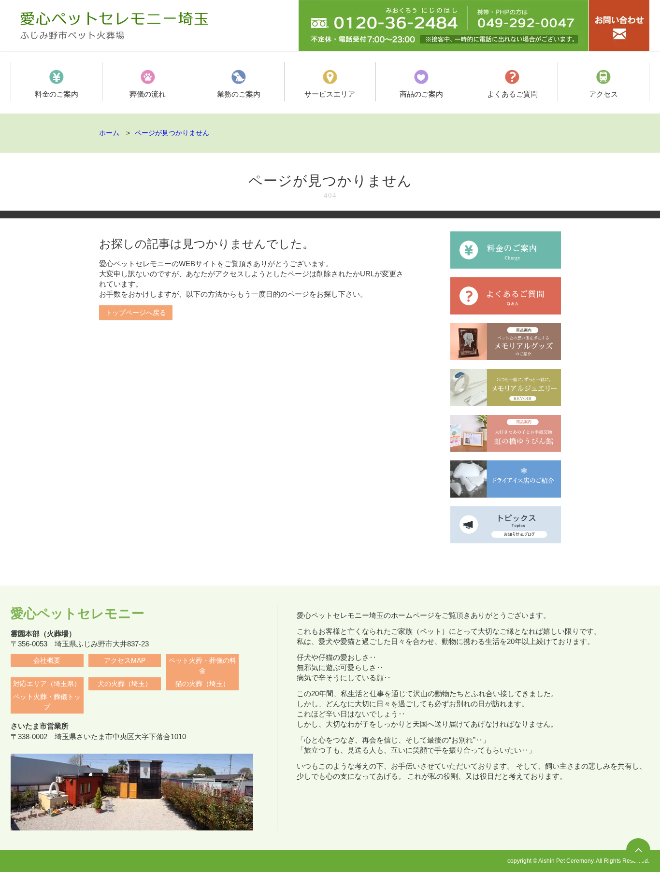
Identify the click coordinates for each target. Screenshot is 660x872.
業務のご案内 (238, 94)
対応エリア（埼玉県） (47, 683)
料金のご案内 (56, 94)
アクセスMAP (124, 660)
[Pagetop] (638, 850)
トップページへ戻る (135, 312)
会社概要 (46, 660)
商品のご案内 (421, 94)
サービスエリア (329, 94)
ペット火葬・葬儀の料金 (202, 665)
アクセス (603, 94)
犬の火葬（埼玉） (125, 683)
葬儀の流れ (147, 94)
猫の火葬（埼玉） (202, 683)
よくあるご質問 (512, 94)
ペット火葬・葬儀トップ (47, 702)
